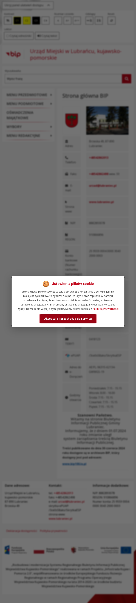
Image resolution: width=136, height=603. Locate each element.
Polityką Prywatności (105, 308)
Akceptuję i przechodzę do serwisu (68, 318)
